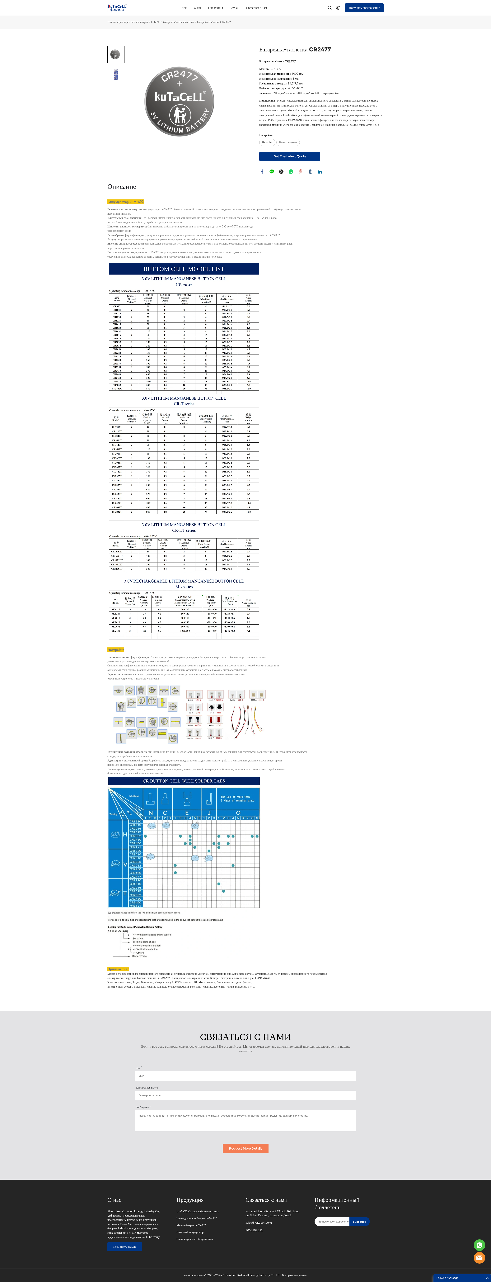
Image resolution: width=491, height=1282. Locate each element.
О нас (197, 8)
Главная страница (117, 22)
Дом (184, 8)
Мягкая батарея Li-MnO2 (191, 1225)
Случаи (234, 8)
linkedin (320, 171)
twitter (281, 171)
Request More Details (245, 1148)
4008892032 (254, 1230)
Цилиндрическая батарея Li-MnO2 (196, 1218)
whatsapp (291, 171)
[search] (330, 8)
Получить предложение (364, 8)
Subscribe (359, 1221)
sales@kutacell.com (259, 1223)
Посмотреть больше (124, 1247)
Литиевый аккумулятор (189, 1232)
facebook (262, 171)
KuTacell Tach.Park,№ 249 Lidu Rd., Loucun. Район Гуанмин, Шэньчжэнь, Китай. (272, 1213)
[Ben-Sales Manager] (479, 1245)
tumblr (310, 171)
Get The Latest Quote (290, 156)
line (272, 171)
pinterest (300, 171)
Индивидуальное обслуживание (194, 1239)
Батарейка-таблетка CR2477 (214, 22)
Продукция (215, 8)
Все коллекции (139, 22)
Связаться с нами (257, 8)
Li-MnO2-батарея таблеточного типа (172, 22)
